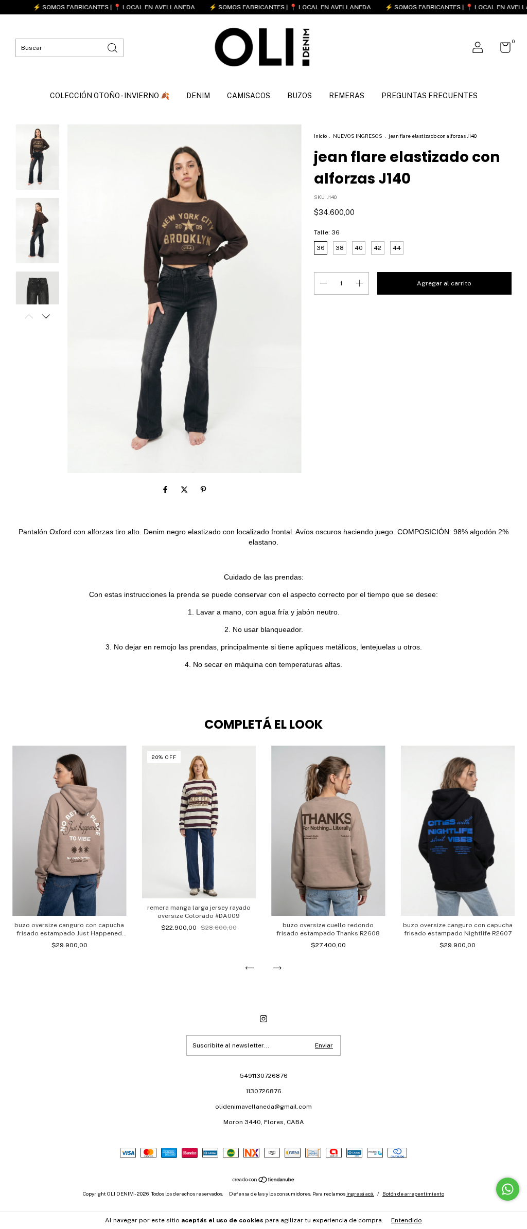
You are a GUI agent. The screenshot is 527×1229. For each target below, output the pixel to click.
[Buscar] (113, 47)
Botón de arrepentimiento (413, 1193)
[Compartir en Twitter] (185, 489)
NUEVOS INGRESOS (358, 136)
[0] (501, 50)
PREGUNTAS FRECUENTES (429, 96)
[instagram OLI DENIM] (263, 1019)
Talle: (327, 232)
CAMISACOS (248, 96)
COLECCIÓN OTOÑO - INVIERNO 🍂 (109, 96)
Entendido (406, 1220)
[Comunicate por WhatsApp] (507, 1189)
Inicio (320, 136)
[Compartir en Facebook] (166, 489)
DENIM (198, 96)
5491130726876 (264, 1075)
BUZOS (299, 96)
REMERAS (346, 96)
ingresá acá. (360, 1193)
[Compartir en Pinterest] (203, 489)
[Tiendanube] (264, 1181)
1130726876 (264, 1091)
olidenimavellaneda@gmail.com (263, 1106)
